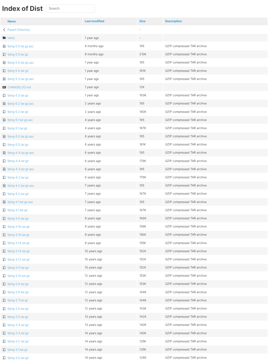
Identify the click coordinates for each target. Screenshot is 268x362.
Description (173, 21)
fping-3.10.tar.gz (19, 275)
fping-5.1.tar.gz (17, 128)
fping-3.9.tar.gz (18, 284)
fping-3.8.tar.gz (18, 292)
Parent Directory (19, 29)
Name (12, 21)
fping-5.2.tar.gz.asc (21, 103)
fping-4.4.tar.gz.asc (21, 152)
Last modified (94, 21)
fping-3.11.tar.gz (18, 267)
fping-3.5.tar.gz (18, 316)
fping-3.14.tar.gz (19, 243)
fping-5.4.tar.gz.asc (21, 62)
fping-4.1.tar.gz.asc (20, 202)
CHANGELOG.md (19, 87)
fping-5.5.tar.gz (18, 54)
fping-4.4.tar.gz (18, 161)
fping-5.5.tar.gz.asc (21, 46)
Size (142, 21)
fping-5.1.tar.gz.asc (20, 120)
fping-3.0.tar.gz (18, 357)
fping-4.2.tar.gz (18, 193)
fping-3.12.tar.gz (19, 259)
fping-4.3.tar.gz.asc (21, 169)
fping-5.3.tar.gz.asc (21, 79)
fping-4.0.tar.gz (18, 218)
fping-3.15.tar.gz (18, 234)
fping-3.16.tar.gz (19, 226)
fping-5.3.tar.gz (18, 95)
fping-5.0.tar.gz (18, 144)
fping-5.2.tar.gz (18, 111)
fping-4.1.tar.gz (17, 210)
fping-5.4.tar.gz (18, 70)
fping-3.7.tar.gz (18, 300)
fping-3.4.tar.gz (18, 325)
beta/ (11, 38)
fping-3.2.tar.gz (18, 341)
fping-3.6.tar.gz (18, 308)
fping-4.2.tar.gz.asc (21, 185)
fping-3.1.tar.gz (17, 349)
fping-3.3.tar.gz (18, 333)
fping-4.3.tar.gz (18, 177)
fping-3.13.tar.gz (19, 251)
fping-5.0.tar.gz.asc (21, 136)
